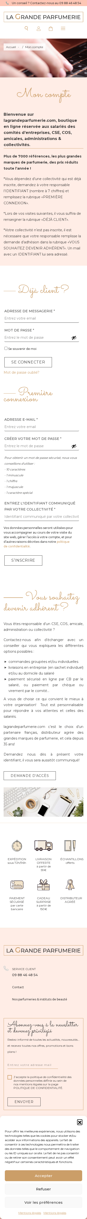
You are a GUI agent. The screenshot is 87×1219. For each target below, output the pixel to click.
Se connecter (28, 362)
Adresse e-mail (21, 419)
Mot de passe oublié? (21, 372)
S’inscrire (23, 560)
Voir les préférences (43, 1202)
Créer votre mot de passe (32, 439)
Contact (18, 987)
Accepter (43, 1175)
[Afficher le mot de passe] (74, 337)
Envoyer (24, 1102)
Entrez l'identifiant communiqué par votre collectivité (39, 506)
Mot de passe (19, 330)
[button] (79, 1122)
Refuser (43, 1189)
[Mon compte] (37, 28)
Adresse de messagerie (29, 311)
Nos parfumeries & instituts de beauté (39, 999)
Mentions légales (29, 1213)
